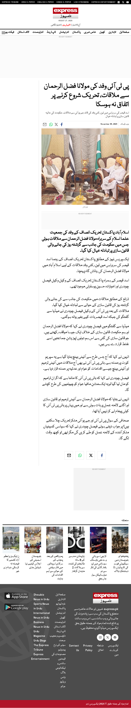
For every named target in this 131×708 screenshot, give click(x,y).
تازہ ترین (112, 32)
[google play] (20, 607)
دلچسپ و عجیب (58, 636)
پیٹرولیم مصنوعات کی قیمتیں (59, 654)
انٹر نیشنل (64, 32)
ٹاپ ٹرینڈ (51, 32)
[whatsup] (79, 455)
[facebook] (101, 455)
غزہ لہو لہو (61, 604)
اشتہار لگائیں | (56, 25)
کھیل (102, 32)
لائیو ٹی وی (66, 25)
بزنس (63, 677)
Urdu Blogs (40, 641)
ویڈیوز (63, 682)
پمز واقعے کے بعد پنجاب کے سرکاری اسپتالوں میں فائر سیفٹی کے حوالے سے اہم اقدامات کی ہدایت (54, 567)
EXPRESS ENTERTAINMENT (104, 2)
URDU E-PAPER (28, 2)
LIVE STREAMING (81, 2)
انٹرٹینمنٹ (38, 32)
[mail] (68, 455)
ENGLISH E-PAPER (46, 2)
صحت (62, 641)
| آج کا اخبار (75, 25)
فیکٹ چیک (8, 32)
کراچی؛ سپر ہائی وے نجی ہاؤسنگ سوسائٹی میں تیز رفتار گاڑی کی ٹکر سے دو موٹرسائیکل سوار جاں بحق (98, 567)
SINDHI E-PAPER (63, 2)
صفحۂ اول (124, 32)
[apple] (20, 596)
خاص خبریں (90, 32)
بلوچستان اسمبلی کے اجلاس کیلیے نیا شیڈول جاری (33, 562)
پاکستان (76, 32)
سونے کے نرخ (60, 645)
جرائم (63, 686)
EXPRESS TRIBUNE (10, 2)
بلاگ (63, 673)
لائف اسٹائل (23, 32)
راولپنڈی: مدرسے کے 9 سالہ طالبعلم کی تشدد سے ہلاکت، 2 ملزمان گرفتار (76, 563)
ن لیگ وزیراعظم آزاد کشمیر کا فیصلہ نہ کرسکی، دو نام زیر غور (11, 563)
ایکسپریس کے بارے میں (113, 650)
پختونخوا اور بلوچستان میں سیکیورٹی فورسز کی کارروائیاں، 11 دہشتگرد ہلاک (120, 563)
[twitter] (90, 455)
